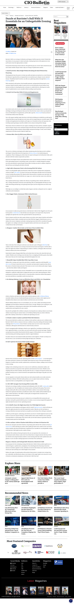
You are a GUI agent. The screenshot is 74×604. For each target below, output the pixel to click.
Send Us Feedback (36, 567)
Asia (22, 563)
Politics (39, 505)
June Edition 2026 (41, 590)
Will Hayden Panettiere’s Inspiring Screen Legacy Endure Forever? (60, 103)
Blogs (6, 526)
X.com (12, 565)
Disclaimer (54, 596)
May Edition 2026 (57, 590)
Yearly (44, 565)
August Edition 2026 (9, 590)
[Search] (67, 16)
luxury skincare (33, 153)
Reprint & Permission (60, 596)
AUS (22, 567)
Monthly (45, 563)
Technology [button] (11, 7)
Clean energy (8, 505)
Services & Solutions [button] (35, 7)
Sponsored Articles (36, 568)
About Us (34, 563)
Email (55, 127)
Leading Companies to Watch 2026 (17, 590)
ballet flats (44, 244)
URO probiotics (16, 323)
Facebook (13, 568)
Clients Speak (68, 8)
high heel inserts (38, 407)
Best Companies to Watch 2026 (33, 590)
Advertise (34, 570)
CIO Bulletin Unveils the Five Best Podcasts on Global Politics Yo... (45, 509)
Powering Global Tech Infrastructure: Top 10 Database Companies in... (12, 530)
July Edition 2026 (25, 590)
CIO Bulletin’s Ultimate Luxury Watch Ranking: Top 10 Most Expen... (45, 530)
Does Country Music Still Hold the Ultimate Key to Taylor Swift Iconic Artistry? (60, 51)
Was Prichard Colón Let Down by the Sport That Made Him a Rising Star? (61, 115)
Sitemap (69, 596)
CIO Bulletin (8, 51)
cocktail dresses (16, 212)
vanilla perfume (38, 358)
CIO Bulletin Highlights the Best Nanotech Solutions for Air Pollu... (28, 509)
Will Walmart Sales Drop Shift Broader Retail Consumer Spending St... (61, 509)
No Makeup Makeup (44, 296)
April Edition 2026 (65, 590)
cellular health (38, 112)
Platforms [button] (19, 7)
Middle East (24, 570)
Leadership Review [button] (59, 7)
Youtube (13, 570)
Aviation (56, 526)
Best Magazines (60, 21)
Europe (23, 572)
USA (22, 568)
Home (4, 7)
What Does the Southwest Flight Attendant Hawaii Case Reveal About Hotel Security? (60, 63)
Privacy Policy (49, 596)
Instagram (13, 567)
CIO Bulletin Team (12, 53)
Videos (51, 7)
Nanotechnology (25, 505)
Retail (55, 505)
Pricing (66, 596)
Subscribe (57, 133)
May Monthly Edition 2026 (49, 590)
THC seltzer (17, 172)
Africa (22, 574)
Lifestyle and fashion (19, 15)
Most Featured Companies (21, 541)
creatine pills (45, 386)
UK (22, 565)
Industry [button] (26, 7)
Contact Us (34, 565)
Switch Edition (5, 13)
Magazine (45, 7)
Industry (12, 15)
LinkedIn (13, 563)
